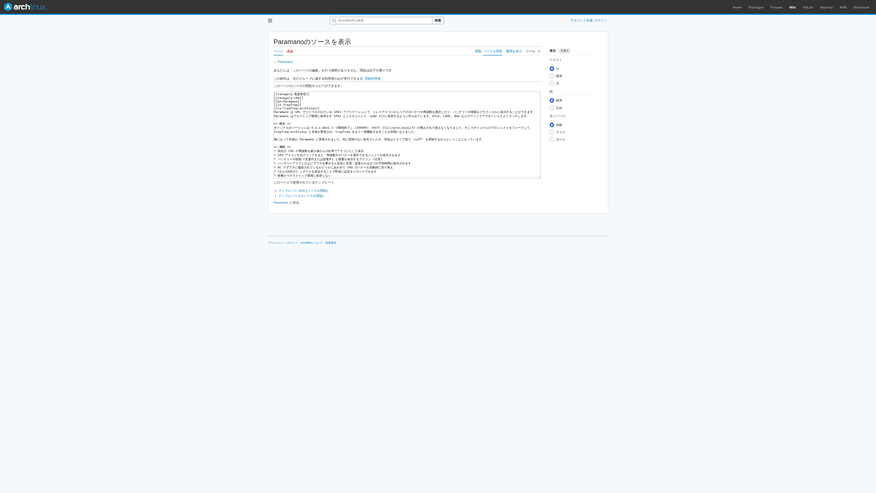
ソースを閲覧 (316, 190)
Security (826, 7)
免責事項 (330, 242)
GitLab (808, 7)
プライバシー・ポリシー (283, 242)
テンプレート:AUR (292, 190)
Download (861, 7)
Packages (756, 7)
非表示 (565, 50)
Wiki (792, 7)
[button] (270, 20)
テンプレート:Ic (290, 196)
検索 (438, 20)
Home (737, 7)
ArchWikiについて (312, 242)
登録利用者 (373, 78)
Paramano (285, 61)
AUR (843, 7)
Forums (776, 7)
